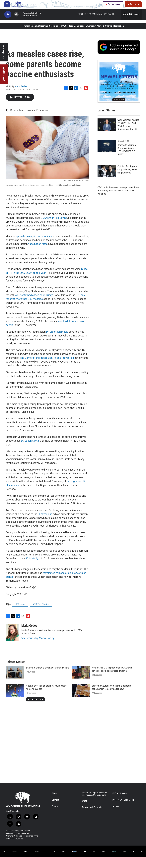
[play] (8, 14)
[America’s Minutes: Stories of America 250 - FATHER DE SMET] (107, 146)
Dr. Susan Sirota (30, 440)
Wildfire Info (3, 74)
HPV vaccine (45, 514)
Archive (115, 806)
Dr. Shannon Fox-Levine (54, 217)
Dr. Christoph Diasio (57, 331)
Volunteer (114, 4)
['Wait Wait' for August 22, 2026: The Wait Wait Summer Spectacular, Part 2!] (107, 124)
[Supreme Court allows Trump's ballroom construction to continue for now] (81, 690)
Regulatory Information (92, 807)
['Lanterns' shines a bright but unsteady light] (15, 672)
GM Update (3, 52)
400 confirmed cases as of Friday (34, 295)
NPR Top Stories (41, 604)
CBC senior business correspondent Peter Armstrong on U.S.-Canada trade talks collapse (119, 190)
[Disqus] (73, 744)
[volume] (16, 14)
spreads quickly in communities (34, 236)
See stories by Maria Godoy (37, 638)
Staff (84, 801)
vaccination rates (38, 243)
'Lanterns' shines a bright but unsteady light (47, 667)
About (54, 793)
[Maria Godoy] (12, 632)
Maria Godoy (21, 86)
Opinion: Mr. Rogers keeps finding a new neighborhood (127, 169)
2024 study (32, 558)
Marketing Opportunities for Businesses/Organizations (94, 794)
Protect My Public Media (123, 800)
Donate (134, 4)
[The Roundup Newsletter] (119, 81)
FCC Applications (120, 793)
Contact (55, 800)
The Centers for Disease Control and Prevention (47, 357)
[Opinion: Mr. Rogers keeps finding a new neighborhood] (107, 171)
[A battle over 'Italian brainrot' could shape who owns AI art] (15, 690)
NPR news (20, 604)
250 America (123, 141)
